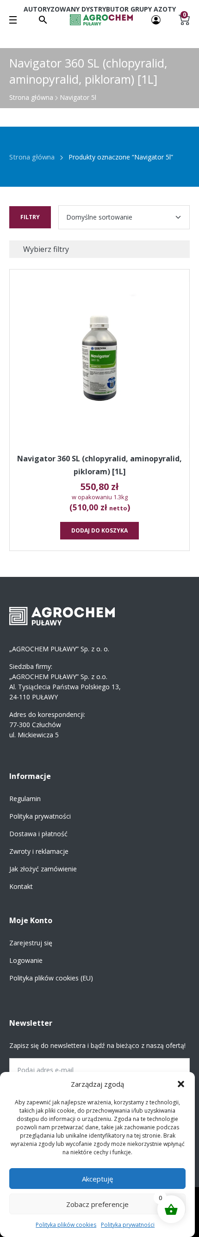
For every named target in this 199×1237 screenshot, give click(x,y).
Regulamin (25, 798)
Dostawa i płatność (38, 833)
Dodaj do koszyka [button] (99, 530)
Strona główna (31, 97)
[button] (181, 1084)
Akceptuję (97, 1178)
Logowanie (26, 960)
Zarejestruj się (30, 942)
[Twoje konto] (156, 19)
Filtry (30, 217)
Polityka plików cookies (66, 1225)
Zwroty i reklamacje (38, 851)
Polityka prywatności (128, 1225)
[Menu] (13, 20)
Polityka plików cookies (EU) (51, 978)
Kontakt (21, 886)
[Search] (43, 20)
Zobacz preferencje (97, 1204)
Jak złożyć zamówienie (43, 868)
